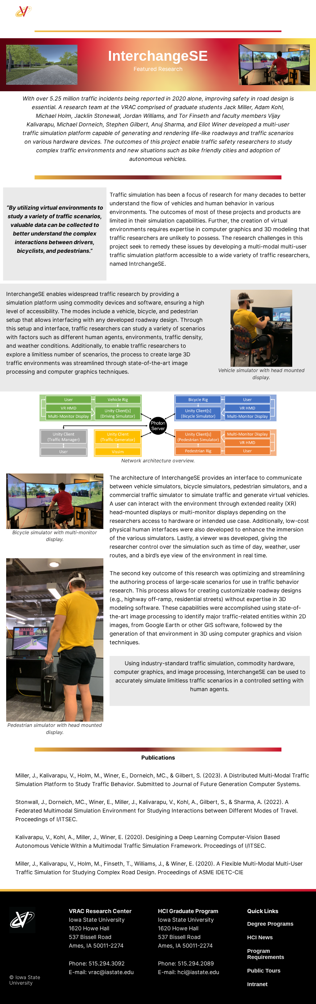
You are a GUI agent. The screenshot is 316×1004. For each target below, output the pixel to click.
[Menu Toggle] (174, 12)
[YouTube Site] (34, 949)
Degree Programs (270, 924)
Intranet (257, 984)
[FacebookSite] (16, 949)
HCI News (260, 937)
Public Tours (264, 971)
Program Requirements (265, 954)
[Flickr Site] (19, 965)
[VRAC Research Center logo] (22, 920)
